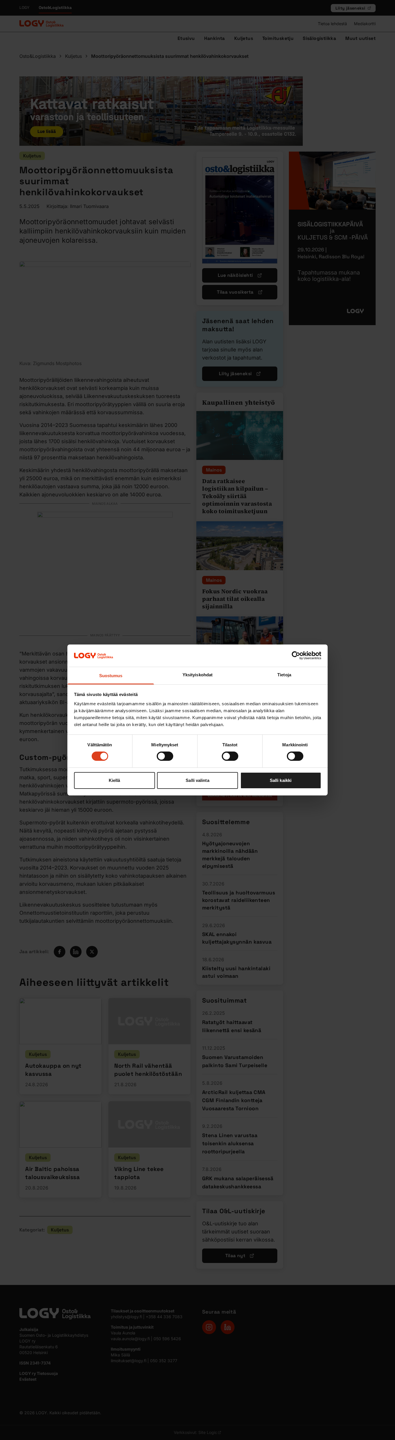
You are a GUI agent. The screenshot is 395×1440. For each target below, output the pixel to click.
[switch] (165, 756)
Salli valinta (197, 780)
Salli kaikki (280, 780)
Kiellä (114, 780)
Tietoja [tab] (284, 674)
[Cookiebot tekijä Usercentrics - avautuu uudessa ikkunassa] (296, 655)
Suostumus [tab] (111, 675)
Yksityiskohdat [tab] (197, 674)
